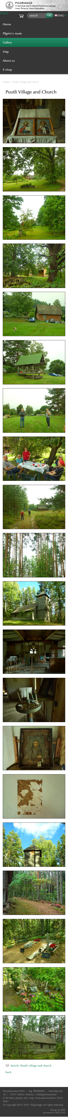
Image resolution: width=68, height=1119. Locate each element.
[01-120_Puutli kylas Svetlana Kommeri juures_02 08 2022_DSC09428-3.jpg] (34, 459)
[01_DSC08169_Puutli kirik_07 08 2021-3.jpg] (34, 748)
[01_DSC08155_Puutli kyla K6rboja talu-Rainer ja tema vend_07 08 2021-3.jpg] (34, 410)
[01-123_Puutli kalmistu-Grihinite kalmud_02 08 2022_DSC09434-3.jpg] (34, 941)
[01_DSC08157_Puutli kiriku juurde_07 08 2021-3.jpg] (34, 507)
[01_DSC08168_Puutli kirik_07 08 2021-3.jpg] (34, 700)
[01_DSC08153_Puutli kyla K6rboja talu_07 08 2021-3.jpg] (34, 314)
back (9, 1072)
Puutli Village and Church (26, 81)
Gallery (6, 81)
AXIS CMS (54, 1112)
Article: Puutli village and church (30, 1065)
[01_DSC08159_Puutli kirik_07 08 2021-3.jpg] (34, 555)
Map (6, 51)
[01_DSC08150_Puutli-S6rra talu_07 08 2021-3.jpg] (34, 266)
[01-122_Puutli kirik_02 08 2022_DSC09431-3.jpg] (34, 603)
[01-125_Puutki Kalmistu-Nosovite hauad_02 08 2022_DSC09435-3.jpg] (34, 989)
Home (7, 24)
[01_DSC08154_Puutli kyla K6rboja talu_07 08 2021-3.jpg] (34, 362)
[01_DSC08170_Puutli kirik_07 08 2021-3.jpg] (34, 121)
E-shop (7, 69)
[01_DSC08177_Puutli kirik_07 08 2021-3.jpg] (34, 1037)
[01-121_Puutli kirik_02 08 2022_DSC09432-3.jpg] (34, 844)
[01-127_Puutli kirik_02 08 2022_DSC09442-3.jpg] (34, 651)
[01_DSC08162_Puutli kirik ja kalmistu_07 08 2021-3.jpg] (34, 893)
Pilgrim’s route (12, 33)
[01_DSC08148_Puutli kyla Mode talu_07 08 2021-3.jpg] (34, 169)
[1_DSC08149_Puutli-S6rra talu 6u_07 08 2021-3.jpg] (34, 217)
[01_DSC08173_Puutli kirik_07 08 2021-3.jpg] (34, 796)
